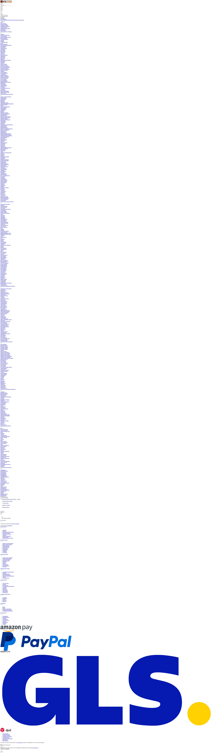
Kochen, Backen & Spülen (7, 544)
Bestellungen (21, 20)
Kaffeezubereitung (6, 546)
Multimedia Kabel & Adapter (8, 538)
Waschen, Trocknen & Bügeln (8, 543)
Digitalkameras (5, 616)
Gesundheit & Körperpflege (5, 594)
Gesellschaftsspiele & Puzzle (8, 610)
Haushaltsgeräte (5, 549)
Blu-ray (4, 606)
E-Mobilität (5, 587)
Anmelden (2, 18)
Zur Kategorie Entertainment (5, 425)
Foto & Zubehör (3, 612)
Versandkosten (19, 742)
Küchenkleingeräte (6, 547)
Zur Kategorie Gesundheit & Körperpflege (8, 389)
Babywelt (4, 601)
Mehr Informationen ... (35, 747)
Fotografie (4, 621)
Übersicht (2, 20)
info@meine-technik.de (15, 523)
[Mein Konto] (1, 14)
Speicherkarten (5, 622)
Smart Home (5, 552)
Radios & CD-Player (6, 533)
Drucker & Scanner (6, 560)
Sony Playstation (6, 583)
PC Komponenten (6, 565)
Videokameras (5, 619)
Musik (4, 607)
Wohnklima (5, 551)
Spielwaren (5, 588)
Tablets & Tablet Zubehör (7, 558)
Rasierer (4, 599)
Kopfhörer (4, 535)
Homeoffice (5, 561)
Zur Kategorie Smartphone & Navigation (7, 286)
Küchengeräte (5, 548)
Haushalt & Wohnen (4, 539)
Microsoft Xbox (5, 585)
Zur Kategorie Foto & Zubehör (6, 467)
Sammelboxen (5, 592)
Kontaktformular (9, 525)
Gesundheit (5, 597)
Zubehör (4, 624)
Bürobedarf (5, 566)
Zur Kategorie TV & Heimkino (6, 31)
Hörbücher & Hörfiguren (7, 608)
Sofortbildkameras (6, 617)
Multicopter (5, 589)
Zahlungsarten (16, 20)
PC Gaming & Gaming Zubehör (8, 586)
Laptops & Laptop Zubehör (7, 557)
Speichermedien (5, 564)
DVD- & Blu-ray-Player (7, 534)
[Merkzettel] (1, 12)
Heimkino (4, 531)
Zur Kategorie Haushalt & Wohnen (6, 94)
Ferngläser (4, 623)
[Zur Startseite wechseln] (6, 2)
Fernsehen (4, 530)
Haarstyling (5, 600)
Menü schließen (5, 497)
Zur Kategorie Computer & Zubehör (6, 201)
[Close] (1, 752)
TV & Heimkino (3, 526)
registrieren (4, 19)
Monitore (4, 562)
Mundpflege (5, 598)
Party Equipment (6, 537)
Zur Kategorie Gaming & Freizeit (6, 341)
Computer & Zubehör (4, 554)
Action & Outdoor (6, 620)
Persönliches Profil (7, 20)
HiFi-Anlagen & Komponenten (8, 532)
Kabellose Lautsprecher (7, 536)
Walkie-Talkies (5, 591)
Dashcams (4, 618)
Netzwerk (4, 563)
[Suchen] (1, 7)
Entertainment (2, 603)
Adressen (12, 20)
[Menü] (1, 4)
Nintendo (4, 584)
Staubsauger (5, 550)
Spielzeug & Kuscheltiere (7, 609)
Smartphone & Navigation (5, 568)
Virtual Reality (5, 590)
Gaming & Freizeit (3, 579)
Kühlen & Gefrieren (6, 545)
